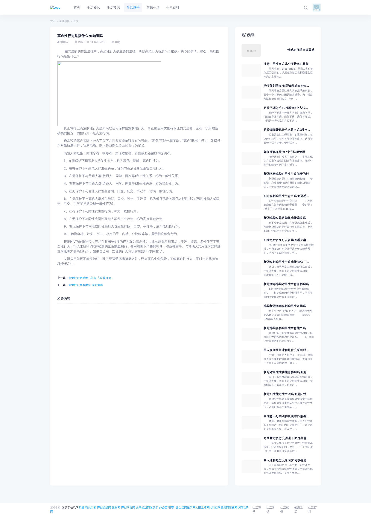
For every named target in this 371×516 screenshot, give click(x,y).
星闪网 (191, 507)
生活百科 (312, 509)
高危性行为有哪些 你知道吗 (85, 285)
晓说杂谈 (90, 507)
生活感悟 (64, 21)
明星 (81, 507)
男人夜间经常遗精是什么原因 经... (286, 350)
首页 (52, 21)
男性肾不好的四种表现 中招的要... (286, 416)
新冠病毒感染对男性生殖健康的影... (287, 174)
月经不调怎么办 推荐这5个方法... (286, 108)
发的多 (154, 507)
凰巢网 (224, 507)
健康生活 (298, 509)
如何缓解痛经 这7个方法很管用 (284, 152)
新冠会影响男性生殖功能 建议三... (286, 262)
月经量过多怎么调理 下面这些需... (286, 438)
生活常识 (270, 509)
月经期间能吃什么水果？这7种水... (287, 129)
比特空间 (214, 507)
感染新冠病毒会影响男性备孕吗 (285, 306)
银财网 (116, 507)
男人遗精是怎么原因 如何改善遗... (286, 460)
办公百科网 (166, 507)
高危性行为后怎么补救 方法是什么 (89, 277)
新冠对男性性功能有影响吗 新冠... (286, 372)
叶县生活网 (180, 507)
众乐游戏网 (143, 507)
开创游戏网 (104, 507)
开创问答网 (128, 507)
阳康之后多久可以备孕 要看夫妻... (286, 240)
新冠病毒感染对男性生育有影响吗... (287, 284)
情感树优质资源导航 (301, 50)
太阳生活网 (202, 507)
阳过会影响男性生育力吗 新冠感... (286, 196)
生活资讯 (256, 509)
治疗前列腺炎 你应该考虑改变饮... (286, 85)
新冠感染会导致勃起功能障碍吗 (285, 218)
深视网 (233, 507)
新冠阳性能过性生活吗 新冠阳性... (286, 394)
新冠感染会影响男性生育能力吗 (285, 328)
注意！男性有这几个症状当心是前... (287, 64)
